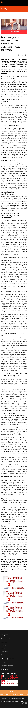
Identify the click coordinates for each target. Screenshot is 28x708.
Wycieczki (4, 642)
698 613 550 (15, 691)
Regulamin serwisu (6, 662)
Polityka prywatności (7, 665)
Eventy (3, 648)
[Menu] (24, 2)
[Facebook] (19, 55)
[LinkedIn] (25, 55)
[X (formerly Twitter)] (22, 55)
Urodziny (3, 645)
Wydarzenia (4, 651)
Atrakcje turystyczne (7, 639)
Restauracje (4, 655)
